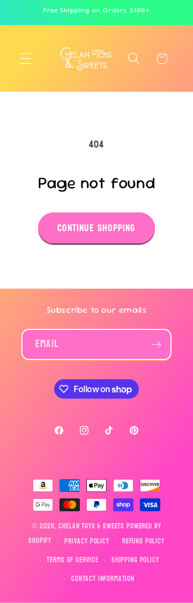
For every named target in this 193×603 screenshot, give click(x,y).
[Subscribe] (156, 344)
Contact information (103, 578)
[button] (26, 59)
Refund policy (143, 541)
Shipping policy (135, 560)
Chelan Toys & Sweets (91, 526)
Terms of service (72, 560)
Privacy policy (86, 541)
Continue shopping (96, 228)
